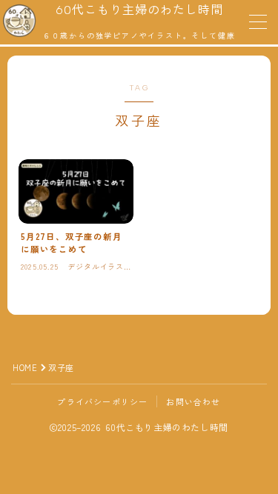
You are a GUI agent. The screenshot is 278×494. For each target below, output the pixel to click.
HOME (25, 367)
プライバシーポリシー (102, 401)
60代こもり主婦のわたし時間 (139, 10)
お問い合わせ (193, 401)
